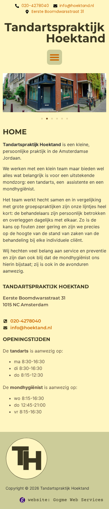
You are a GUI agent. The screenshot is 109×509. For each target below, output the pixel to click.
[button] (54, 57)
